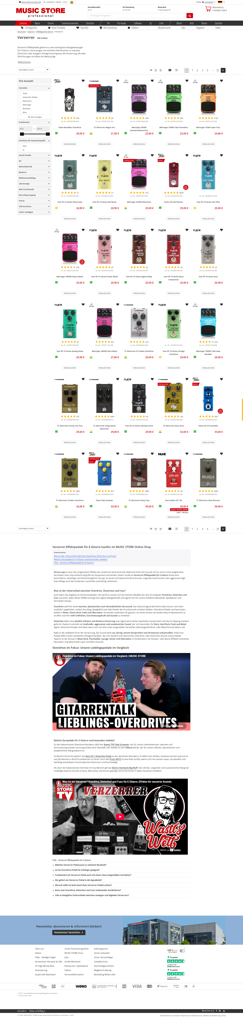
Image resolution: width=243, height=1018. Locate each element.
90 (160, 70)
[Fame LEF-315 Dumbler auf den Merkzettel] (221, 379)
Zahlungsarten (101, 948)
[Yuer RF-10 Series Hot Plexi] (208, 175)
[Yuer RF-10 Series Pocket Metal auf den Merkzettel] (117, 230)
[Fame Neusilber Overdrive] (70, 100)
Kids (192, 23)
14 (217, 70)
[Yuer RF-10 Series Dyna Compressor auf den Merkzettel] (187, 230)
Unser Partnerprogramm (77, 948)
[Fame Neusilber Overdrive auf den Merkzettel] (83, 81)
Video (218, 27)
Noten (204, 23)
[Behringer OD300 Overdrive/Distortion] (139, 100)
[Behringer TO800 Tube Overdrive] (173, 100)
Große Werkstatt (72, 961)
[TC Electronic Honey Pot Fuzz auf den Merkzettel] (83, 379)
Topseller (84, 27)
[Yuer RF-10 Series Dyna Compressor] (173, 249)
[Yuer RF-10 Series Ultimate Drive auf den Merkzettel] (152, 379)
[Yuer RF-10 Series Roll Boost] (104, 175)
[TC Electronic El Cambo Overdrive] (139, 324)
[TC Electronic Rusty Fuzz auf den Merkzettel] (152, 454)
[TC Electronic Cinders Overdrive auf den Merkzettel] (83, 454)
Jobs (183, 27)
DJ (150, 23)
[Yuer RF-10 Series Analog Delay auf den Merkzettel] (83, 304)
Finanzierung (41, 970)
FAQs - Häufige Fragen (45, 957)
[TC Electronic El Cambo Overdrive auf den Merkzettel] (152, 304)
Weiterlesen (23, 62)
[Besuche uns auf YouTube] (224, 1010)
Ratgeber (200, 27)
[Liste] (176, 70)
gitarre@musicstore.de (31, 2)
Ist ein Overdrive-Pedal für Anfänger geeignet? (77, 870)
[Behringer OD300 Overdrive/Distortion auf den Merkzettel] (152, 81)
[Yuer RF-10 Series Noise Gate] (70, 175)
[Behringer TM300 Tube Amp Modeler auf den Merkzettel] (221, 304)
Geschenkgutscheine (104, 966)
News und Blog (36, 1011)
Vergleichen (70, 144)
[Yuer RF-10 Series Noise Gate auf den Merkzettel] (83, 155)
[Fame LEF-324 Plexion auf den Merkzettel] (187, 155)
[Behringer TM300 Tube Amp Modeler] (208, 324)
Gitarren (23, 23)
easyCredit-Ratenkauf (45, 974)
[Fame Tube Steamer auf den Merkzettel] (117, 454)
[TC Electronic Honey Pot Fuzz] (70, 398)
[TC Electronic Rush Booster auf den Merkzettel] (221, 454)
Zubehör (218, 23)
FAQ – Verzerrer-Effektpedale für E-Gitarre (74, 562)
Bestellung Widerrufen (104, 974)
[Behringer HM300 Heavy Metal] (70, 249)
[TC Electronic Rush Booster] (208, 473)
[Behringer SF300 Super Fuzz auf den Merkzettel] (221, 81)
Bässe (37, 23)
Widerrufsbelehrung (212, 1015)
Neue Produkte (58, 27)
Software (138, 23)
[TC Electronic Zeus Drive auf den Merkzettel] (187, 379)
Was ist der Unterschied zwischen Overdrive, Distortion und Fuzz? (85, 556)
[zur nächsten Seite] (223, 70)
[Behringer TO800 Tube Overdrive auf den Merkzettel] (187, 81)
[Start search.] (190, 15)
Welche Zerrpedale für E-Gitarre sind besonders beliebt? (81, 559)
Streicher (90, 23)
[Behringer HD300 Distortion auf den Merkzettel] (152, 155)
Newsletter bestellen (67, 932)
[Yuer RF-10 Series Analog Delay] (70, 324)
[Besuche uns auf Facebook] (216, 1010)
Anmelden (209, 2)
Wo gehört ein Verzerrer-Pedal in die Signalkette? (78, 880)
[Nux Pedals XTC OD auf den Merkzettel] (187, 454)
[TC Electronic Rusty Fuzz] (139, 473)
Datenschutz (197, 1015)
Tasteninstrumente (69, 23)
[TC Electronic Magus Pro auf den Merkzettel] (117, 81)
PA (108, 23)
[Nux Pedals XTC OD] (173, 473)
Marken (135, 27)
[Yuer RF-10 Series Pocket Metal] (104, 249)
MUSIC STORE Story (74, 953)
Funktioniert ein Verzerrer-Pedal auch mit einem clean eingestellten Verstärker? (93, 875)
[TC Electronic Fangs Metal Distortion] (104, 398)
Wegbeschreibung (102, 970)
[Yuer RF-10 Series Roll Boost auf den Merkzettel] (117, 155)
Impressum (186, 1015)
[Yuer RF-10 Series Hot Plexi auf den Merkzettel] (221, 155)
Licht (161, 23)
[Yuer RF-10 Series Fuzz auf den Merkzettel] (221, 230)
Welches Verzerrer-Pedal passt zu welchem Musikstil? (80, 865)
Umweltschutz (101, 961)
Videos (68, 970)
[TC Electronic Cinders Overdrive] (70, 473)
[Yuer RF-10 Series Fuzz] (208, 249)
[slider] (22, 134)
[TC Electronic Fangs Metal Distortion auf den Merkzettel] (117, 379)
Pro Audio (121, 23)
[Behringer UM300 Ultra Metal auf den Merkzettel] (117, 304)
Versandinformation (74, 974)
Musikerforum (166, 1015)
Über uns (39, 948)
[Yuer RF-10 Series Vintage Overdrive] (173, 324)
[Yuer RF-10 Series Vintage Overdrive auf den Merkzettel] (187, 304)
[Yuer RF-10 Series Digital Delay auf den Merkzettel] (152, 230)
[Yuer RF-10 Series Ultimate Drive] (139, 398)
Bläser (179, 23)
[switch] (182, 950)
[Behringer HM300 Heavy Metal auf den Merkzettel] (83, 230)
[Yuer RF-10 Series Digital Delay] (139, 249)
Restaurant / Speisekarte (76, 966)
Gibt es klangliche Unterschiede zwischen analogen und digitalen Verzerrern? (92, 895)
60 (156, 70)
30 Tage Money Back (44, 966)
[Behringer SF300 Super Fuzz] (208, 100)
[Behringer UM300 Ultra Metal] (104, 324)
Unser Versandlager (103, 957)
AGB (224, 1015)
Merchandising (110, 27)
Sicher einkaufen (102, 953)
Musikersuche (164, 27)
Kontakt (21, 1011)
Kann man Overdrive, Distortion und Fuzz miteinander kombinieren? (88, 890)
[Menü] (184, 948)
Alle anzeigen (36, 117)
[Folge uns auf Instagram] (220, 1010)
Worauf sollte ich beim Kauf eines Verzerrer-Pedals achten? (83, 885)
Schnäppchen (31, 27)
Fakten (38, 953)
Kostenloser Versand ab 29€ (48, 961)
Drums (51, 23)
